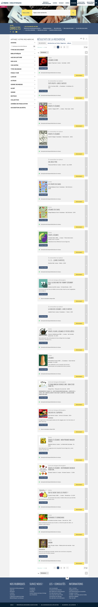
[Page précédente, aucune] (54, 47)
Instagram (32, 590)
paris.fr (11, 604)
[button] (96, 3)
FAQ (70, 588)
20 (85, 47)
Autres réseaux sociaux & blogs (38, 593)
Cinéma (12, 593)
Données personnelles (80, 594)
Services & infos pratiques (17, 588)
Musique (12, 591)
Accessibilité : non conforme (69, 604)
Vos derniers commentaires (56, 598)
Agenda (12, 590)
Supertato (50, 417)
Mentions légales (73, 596)
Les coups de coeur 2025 (56, 594)
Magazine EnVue (73, 590)
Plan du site (72, 598)
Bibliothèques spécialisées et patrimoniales (27, 604)
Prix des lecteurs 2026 (55, 593)
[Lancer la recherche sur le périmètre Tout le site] (73, 13)
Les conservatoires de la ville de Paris (50, 604)
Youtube (32, 591)
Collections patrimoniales (17, 596)
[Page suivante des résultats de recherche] (67, 47)
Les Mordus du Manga (55, 596)
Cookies (71, 594)
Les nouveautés (53, 588)
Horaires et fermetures (55, 590)
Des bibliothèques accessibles (77, 591)
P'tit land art (42, 549)
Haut (67, 577)
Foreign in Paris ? (73, 593)
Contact (74, 588)
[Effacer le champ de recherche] (69, 13)
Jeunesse (12, 594)
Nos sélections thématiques (57, 591)
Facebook (32, 588)
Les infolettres (33, 594)
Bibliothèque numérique (17, 598)
